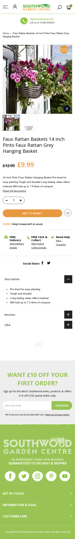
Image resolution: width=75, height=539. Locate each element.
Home (6, 33)
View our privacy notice (57, 414)
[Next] (67, 69)
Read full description (14, 190)
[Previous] (8, 69)
